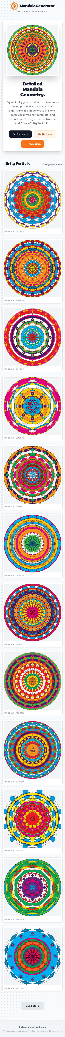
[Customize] (32, 50)
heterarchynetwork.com (32, 1027)
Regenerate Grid (54, 164)
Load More (32, 1005)
